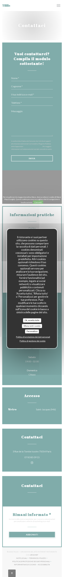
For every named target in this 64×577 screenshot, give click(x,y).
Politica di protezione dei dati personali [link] (33, 337)
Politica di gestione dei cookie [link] (32, 341)
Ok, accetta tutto (32, 320)
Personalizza (32, 331)
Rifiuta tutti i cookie (32, 326)
